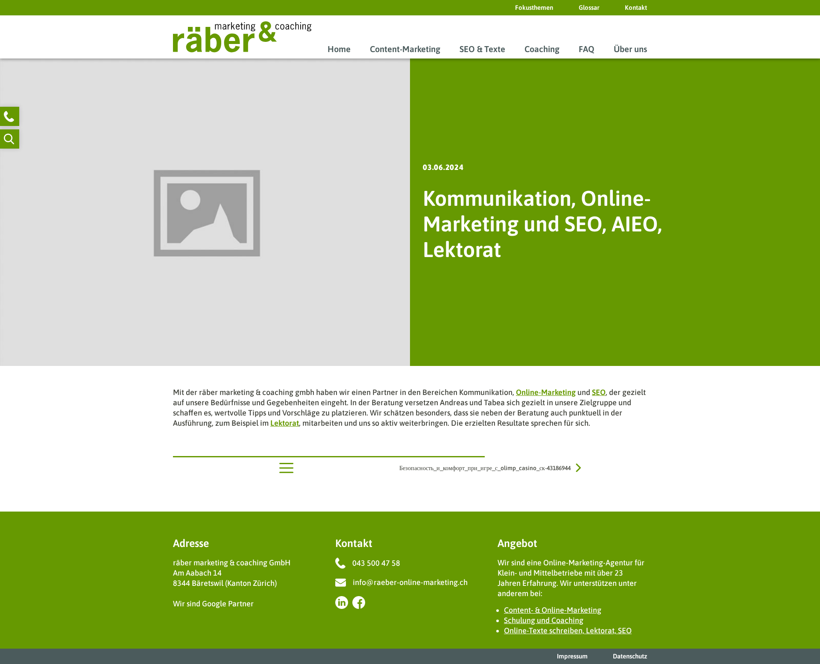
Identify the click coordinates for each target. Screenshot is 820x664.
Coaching (541, 49)
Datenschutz (630, 656)
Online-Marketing (546, 392)
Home (339, 49)
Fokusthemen (534, 7)
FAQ (586, 49)
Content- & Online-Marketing (552, 609)
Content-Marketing (405, 49)
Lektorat (284, 422)
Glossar (589, 7)
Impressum (572, 656)
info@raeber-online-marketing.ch (410, 582)
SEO (599, 392)
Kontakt (636, 7)
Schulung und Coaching (543, 620)
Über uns (630, 49)
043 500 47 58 (376, 563)
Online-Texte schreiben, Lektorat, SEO (568, 630)
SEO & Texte (482, 49)
